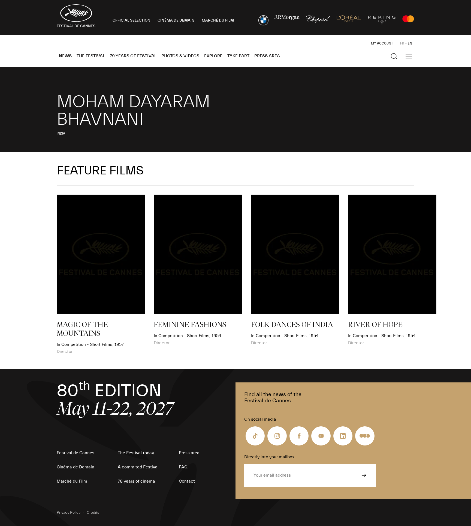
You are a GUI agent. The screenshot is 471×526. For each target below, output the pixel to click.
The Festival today (136, 452)
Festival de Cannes (75, 452)
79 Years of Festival (133, 56)
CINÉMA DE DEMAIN (176, 20)
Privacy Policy (68, 512)
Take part (238, 56)
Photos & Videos (180, 56)
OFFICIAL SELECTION (131, 20)
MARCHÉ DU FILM (218, 20)
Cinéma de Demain (75, 467)
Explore (213, 56)
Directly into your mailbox (269, 456)
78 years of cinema (136, 481)
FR (402, 43)
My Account (382, 43)
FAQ (183, 467)
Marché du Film (72, 481)
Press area (267, 56)
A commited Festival (138, 467)
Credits (93, 512)
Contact (187, 481)
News (65, 56)
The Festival (91, 56)
